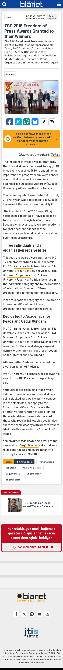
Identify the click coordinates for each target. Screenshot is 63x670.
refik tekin (11, 467)
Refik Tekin (33, 262)
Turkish (55, 154)
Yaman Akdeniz (23, 266)
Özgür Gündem (29, 445)
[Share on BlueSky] (34, 121)
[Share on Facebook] (9, 121)
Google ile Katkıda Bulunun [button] (35, 547)
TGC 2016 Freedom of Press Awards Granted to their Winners (29, 31)
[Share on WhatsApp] (26, 121)
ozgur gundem (13, 479)
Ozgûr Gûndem (34, 473)
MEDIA (9, 17)
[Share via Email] (51, 121)
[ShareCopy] (43, 121)
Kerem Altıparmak (18, 275)
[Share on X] (18, 121)
